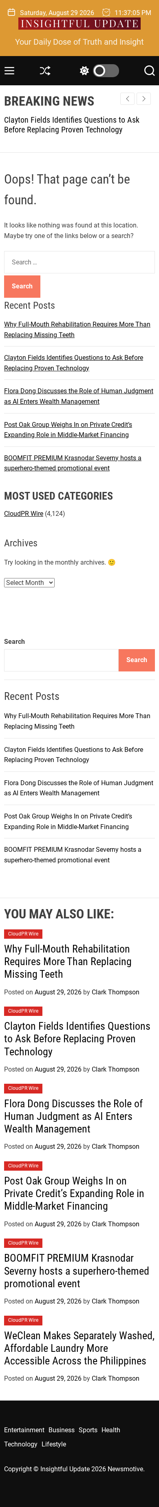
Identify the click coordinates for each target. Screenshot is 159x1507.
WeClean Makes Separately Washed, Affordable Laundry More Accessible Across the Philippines (79, 1348)
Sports (88, 1430)
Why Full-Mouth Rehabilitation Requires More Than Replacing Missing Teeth (68, 961)
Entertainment (24, 1430)
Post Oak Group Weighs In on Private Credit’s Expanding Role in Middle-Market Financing (74, 1193)
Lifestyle (54, 1444)
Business (62, 1430)
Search (14, 641)
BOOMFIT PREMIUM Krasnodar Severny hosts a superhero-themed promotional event (76, 1270)
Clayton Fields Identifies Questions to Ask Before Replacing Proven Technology (77, 1038)
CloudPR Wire (23, 513)
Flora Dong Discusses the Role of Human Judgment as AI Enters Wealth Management (73, 1116)
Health (111, 1430)
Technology (21, 1444)
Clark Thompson (115, 992)
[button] (144, 99)
